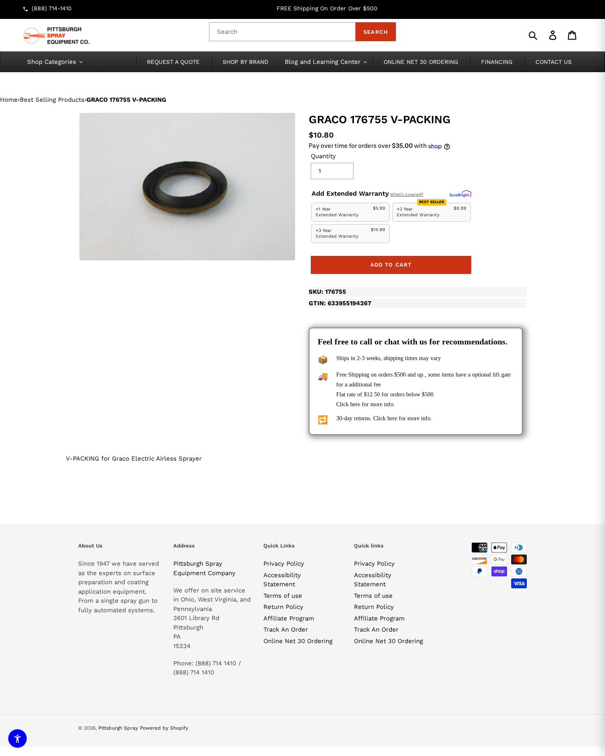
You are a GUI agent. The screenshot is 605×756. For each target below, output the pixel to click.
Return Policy (283, 607)
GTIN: (340, 303)
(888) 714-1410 (52, 8)
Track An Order (285, 629)
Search (375, 32)
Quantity (323, 156)
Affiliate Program (288, 618)
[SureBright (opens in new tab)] (460, 194)
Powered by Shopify (164, 728)
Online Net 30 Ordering (298, 641)
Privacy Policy (283, 563)
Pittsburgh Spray (118, 728)
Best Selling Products (52, 99)
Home (9, 99)
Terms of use (282, 595)
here (355, 404)
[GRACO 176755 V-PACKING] (187, 186)
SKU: (327, 291)
